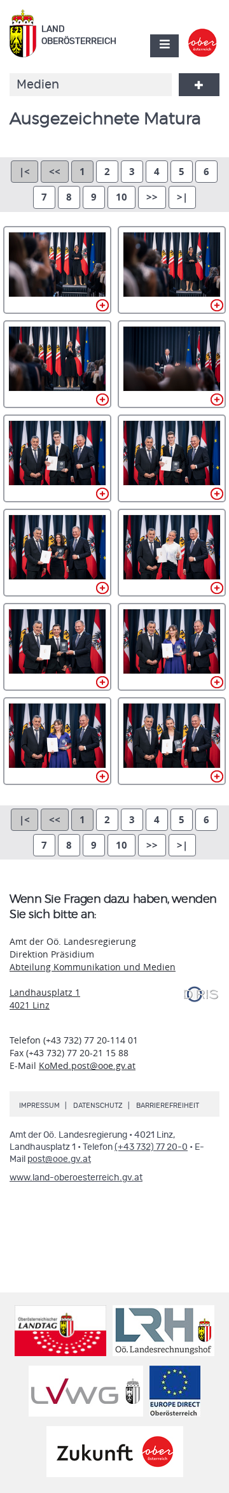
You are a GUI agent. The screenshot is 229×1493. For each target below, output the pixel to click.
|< (24, 171)
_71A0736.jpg (57, 270)
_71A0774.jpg (171, 458)
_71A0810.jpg (57, 647)
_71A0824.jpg (171, 741)
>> (152, 197)
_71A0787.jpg (57, 553)
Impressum (39, 1105)
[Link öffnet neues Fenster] (202, 34)
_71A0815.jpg (171, 647)
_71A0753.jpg (57, 364)
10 (121, 197)
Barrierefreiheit (167, 1105)
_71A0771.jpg (57, 458)
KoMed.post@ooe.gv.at (87, 1065)
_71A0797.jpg (171, 553)
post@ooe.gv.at (59, 1159)
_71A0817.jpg (57, 741)
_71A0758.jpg (171, 364)
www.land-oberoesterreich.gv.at (76, 1177)
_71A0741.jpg (171, 270)
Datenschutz (98, 1105)
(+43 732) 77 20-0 (151, 1147)
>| (182, 197)
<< (54, 171)
